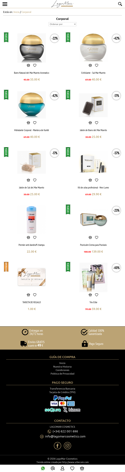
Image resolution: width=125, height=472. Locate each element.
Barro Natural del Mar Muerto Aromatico (31, 72)
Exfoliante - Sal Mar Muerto (93, 72)
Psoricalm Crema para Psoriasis (93, 244)
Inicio (62, 363)
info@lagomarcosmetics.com (65, 436)
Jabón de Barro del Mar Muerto (93, 130)
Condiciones (62, 370)
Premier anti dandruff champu (32, 244)
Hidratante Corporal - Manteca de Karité (31, 130)
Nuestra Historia (62, 366)
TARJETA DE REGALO (31, 302)
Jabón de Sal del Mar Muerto (31, 187)
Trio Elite (93, 302)
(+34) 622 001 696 (65, 431)
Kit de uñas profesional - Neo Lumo (93, 187)
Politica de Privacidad (62, 373)
